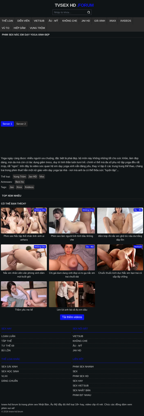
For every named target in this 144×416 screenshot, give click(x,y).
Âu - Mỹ (53, 20)
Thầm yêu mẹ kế (24, 309)
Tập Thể (6, 341)
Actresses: (6, 181)
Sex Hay (78, 380)
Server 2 (21, 123)
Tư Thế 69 (7, 345)
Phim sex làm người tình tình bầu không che (72, 238)
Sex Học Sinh (10, 371)
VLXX (4, 376)
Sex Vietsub (81, 385)
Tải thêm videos (72, 317)
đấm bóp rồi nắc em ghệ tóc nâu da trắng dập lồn (120, 238)
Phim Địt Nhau (82, 395)
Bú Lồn (6, 350)
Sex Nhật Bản (81, 390)
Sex (75, 371)
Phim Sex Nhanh (83, 366)
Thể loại (7, 20)
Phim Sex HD (81, 376)
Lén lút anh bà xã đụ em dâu (72, 309)
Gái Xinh (99, 20)
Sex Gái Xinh (9, 366)
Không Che (69, 20)
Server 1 (7, 123)
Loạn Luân (8, 336)
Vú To (5, 28)
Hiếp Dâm (19, 28)
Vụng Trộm (37, 28)
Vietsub (39, 20)
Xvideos (125, 20)
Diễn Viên (23, 20)
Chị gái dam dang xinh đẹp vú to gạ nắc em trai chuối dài (72, 274)
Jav (12, 187)
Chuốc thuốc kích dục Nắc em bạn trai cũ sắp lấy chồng (120, 274)
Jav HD (33, 176)
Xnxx (112, 20)
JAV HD (85, 20)
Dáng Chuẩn (9, 380)
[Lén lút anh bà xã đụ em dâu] (72, 294)
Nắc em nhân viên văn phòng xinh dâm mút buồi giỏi (24, 274)
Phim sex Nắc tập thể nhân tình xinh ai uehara (24, 238)
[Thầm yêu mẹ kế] (24, 294)
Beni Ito (19, 181)
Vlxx (42, 176)
